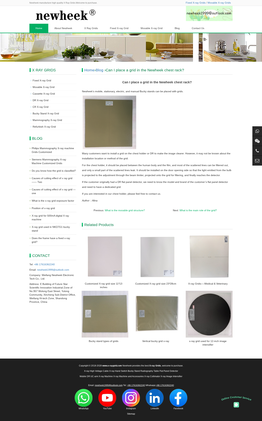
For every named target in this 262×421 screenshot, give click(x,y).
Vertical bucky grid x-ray (155, 341)
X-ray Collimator (152, 376)
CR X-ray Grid (40, 106)
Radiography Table (149, 371)
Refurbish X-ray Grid (44, 126)
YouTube (107, 408)
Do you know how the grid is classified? (54, 170)
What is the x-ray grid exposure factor (53, 200)
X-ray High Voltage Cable (96, 371)
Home (38, 28)
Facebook (178, 408)
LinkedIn (155, 408)
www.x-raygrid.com (112, 365)
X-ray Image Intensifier (171, 376)
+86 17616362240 (44, 264)
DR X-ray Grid (40, 100)
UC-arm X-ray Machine (102, 376)
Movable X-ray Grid (152, 28)
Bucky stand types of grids (103, 341)
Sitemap (131, 414)
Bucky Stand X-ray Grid (46, 113)
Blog (177, 28)
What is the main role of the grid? (198, 210)
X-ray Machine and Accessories (128, 376)
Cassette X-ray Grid (44, 93)
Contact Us (198, 28)
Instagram (131, 408)
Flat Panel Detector (169, 371)
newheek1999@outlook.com (53, 269)
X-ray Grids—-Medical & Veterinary (208, 283)
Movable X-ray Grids (219, 2)
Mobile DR (85, 376)
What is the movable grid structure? (125, 210)
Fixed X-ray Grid (119, 28)
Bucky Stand (134, 371)
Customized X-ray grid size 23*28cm (155, 283)
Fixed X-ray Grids (196, 2)
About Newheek (63, 28)
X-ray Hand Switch (118, 371)
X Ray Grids (91, 28)
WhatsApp (84, 408)
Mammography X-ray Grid (47, 120)
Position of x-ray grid (43, 208)
